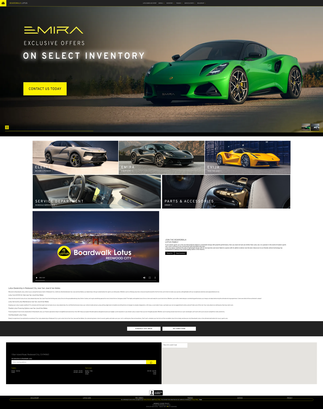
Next (315, 127)
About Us (170, 253)
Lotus (18, 3)
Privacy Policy (157, 399)
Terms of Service (147, 399)
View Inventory (180, 253)
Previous (306, 127)
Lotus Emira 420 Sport (150, 3)
